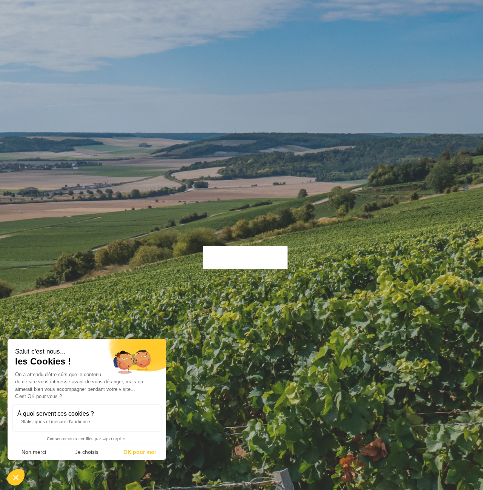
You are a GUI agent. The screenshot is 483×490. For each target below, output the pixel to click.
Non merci (34, 452)
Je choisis (86, 452)
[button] (16, 477)
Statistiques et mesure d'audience (55, 421)
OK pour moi (139, 452)
